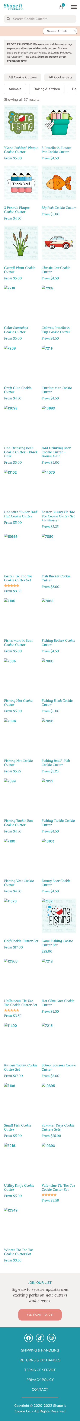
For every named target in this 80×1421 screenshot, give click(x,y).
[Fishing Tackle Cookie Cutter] (59, 795)
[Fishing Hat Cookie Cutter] (21, 675)
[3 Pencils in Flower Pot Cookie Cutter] (59, 122)
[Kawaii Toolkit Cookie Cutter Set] (21, 1040)
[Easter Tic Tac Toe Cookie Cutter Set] (21, 551)
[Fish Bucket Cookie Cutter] (59, 551)
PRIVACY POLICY (40, 1379)
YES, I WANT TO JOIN (40, 1315)
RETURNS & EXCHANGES (40, 1360)
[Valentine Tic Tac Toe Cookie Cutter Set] (59, 1160)
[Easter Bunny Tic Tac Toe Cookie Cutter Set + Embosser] (59, 487)
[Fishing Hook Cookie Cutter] (59, 675)
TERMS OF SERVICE (40, 1370)
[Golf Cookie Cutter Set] (21, 916)
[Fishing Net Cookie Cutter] (21, 735)
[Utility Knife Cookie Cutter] (21, 1160)
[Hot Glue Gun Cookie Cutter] (59, 976)
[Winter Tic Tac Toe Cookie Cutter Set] (21, 1225)
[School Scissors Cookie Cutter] (59, 1040)
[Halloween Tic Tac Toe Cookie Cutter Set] (21, 976)
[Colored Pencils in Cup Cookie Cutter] (59, 303)
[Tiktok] (40, 1338)
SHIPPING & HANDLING (40, 1350)
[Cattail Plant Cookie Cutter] (21, 243)
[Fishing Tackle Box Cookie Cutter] (21, 795)
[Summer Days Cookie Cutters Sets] (59, 1100)
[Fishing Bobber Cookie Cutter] (59, 615)
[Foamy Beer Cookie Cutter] (59, 856)
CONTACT (40, 1389)
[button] (74, 7)
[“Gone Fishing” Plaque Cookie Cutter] (21, 122)
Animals (15, 89)
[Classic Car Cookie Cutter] (59, 243)
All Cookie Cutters (22, 77)
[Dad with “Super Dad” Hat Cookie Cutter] (21, 487)
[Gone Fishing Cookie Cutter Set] (59, 916)
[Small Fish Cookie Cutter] (21, 1100)
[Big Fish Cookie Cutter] (59, 183)
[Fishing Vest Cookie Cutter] (21, 856)
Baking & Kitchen (47, 89)
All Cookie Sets (61, 77)
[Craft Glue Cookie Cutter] (21, 363)
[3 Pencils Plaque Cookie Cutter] (21, 183)
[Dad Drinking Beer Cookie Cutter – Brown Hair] (59, 423)
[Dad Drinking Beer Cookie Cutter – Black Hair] (21, 423)
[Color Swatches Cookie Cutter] (21, 303)
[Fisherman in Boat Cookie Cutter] (21, 615)
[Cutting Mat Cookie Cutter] (59, 363)
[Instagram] (51, 1338)
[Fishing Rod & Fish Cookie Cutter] (59, 735)
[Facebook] (28, 1338)
